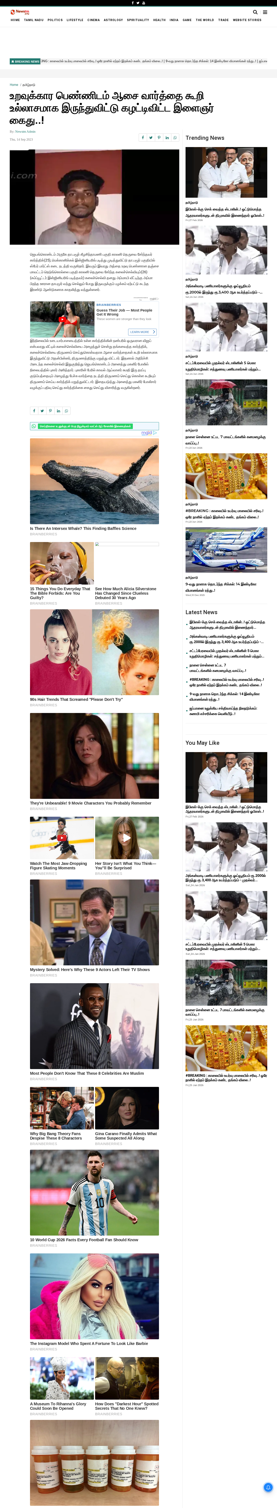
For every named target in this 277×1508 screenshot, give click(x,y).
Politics (55, 20)
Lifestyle (75, 20)
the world (205, 20)
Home (15, 20)
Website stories (247, 20)
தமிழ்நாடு (29, 85)
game (187, 20)
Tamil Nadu (34, 20)
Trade (223, 20)
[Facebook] (132, 3)
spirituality (138, 20)
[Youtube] (144, 3)
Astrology (113, 20)
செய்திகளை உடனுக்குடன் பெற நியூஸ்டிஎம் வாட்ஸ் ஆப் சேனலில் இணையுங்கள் (85, 426)
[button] (265, 12)
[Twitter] (138, 3)
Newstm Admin (25, 131)
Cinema (93, 20)
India (174, 20)
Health (159, 20)
